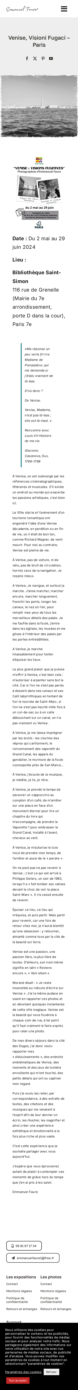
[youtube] (51, 58)
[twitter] (35, 58)
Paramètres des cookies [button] (23, 1372)
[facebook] (27, 58)
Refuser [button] (51, 1372)
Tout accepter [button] (18, 1380)
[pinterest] (43, 58)
